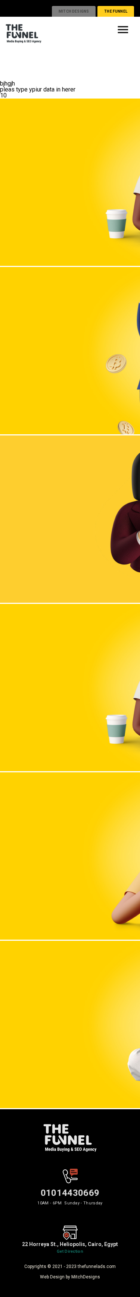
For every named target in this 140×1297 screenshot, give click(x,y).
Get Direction (70, 1251)
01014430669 (70, 1193)
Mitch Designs (74, 11)
